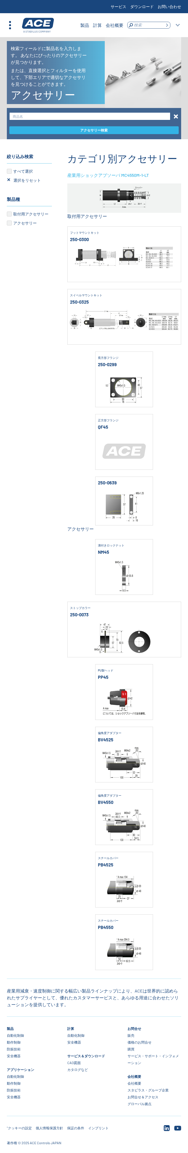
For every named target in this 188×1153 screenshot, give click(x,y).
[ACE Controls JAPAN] (38, 25)
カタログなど (77, 1070)
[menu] (101, 25)
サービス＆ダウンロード (86, 1056)
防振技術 (14, 1049)
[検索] (167, 25)
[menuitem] (84, 25)
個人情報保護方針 (49, 1128)
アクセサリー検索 (94, 130)
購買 (131, 1049)
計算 (70, 1028)
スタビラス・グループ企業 (148, 1090)
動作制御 (14, 1042)
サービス (118, 6)
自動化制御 (15, 1035)
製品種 (13, 199)
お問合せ (134, 1028)
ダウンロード (142, 6)
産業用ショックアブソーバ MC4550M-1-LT (108, 175)
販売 (131, 1035)
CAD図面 (74, 1063)
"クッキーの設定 (19, 1128)
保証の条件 (75, 1128)
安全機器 (14, 1056)
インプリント (98, 1128)
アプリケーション (20, 1070)
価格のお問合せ (140, 1042)
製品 (10, 1028)
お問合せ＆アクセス (143, 1097)
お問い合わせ (169, 6)
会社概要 (134, 1076)
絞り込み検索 (20, 156)
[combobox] (89, 116)
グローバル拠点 (140, 1104)
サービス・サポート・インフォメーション (153, 1059)
